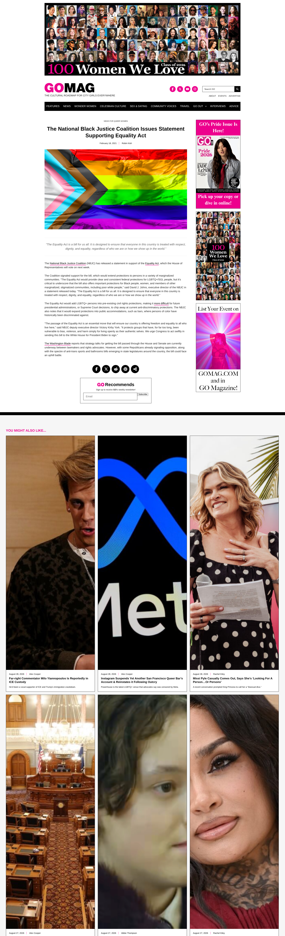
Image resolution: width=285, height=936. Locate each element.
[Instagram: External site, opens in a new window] (195, 89)
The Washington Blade (58, 343)
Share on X (106, 369)
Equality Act (152, 263)
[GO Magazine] (93, 88)
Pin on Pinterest (125, 369)
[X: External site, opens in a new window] (180, 89)
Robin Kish (127, 143)
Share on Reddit (116, 369)
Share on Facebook (96, 369)
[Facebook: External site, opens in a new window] (173, 89)
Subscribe (142, 394)
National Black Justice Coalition (68, 263)
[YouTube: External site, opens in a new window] (187, 89)
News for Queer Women (116, 121)
